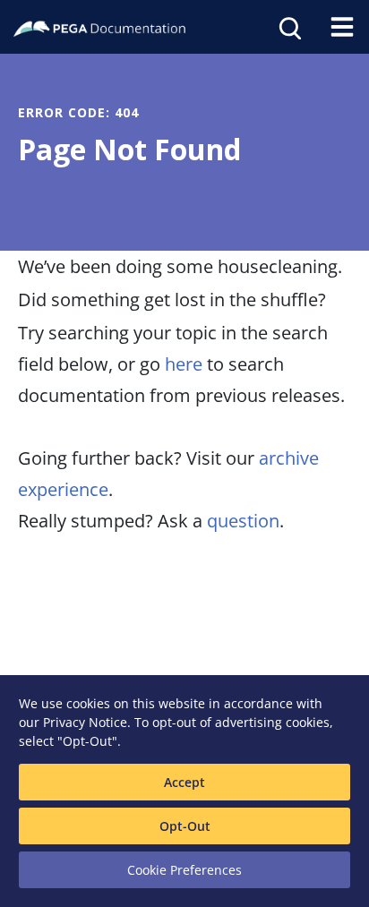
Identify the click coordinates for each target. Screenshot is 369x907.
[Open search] (288, 26)
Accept (184, 782)
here (183, 364)
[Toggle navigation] (342, 26)
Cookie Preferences (184, 869)
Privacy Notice (85, 722)
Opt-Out (184, 825)
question (243, 521)
